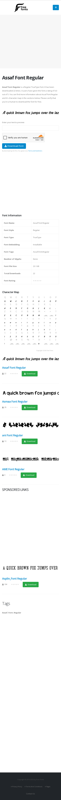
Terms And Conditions (34, 787)
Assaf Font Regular (14, 367)
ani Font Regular (12, 435)
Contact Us (30, 794)
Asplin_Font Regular (14, 578)
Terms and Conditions (35, 151)
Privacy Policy (17, 787)
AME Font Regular (13, 469)
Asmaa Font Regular (15, 401)
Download (30, 373)
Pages (48, 787)
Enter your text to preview (13, 122)
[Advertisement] (30, 183)
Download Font (15, 146)
